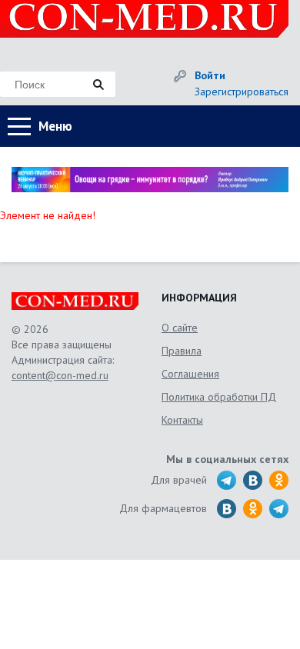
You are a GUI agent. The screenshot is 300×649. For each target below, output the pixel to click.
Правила (182, 351)
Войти (210, 75)
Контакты (182, 420)
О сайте (180, 327)
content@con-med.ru (60, 375)
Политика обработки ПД (219, 397)
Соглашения (190, 374)
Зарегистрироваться (241, 91)
